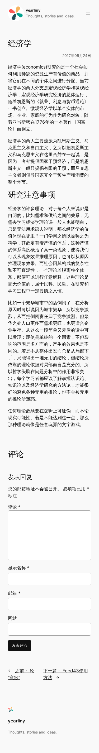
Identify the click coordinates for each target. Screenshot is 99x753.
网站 (12, 618)
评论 (14, 507)
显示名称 (19, 568)
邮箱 (14, 593)
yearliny (33, 10)
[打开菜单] (88, 13)
